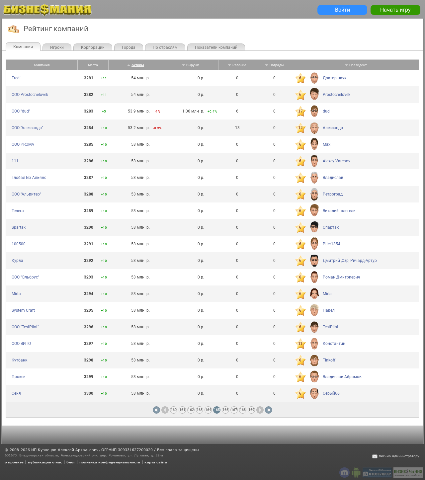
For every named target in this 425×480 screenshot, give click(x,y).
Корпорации (93, 47)
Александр (333, 127)
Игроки (57, 47)
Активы (137, 65)
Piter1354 (331, 244)
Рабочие (239, 65)
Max (326, 144)
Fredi (16, 78)
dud (326, 111)
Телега (18, 210)
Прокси (19, 376)
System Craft (23, 310)
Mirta (16, 293)
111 (15, 161)
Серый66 (331, 393)
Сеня (16, 393)
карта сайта (155, 462)
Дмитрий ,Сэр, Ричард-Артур (350, 260)
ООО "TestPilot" (25, 327)
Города (128, 47)
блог (70, 462)
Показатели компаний (216, 47)
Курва (17, 260)
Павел (329, 310)
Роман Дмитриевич (341, 277)
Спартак (331, 227)
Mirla (327, 293)
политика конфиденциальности (109, 462)
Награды (277, 65)
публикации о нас (45, 462)
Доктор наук (334, 78)
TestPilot (330, 327)
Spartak (19, 227)
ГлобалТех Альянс (29, 177)
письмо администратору (399, 456)
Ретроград (333, 194)
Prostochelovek (336, 94)
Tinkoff (329, 360)
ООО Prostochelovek (30, 94)
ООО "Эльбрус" (25, 277)
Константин (334, 343)
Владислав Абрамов (342, 376)
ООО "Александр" (27, 127)
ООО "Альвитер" (26, 194)
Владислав (333, 177)
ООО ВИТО (21, 343)
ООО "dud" (21, 111)
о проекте (14, 462)
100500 (19, 244)
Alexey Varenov (336, 161)
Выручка (193, 65)
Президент (358, 65)
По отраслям (165, 47)
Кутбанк (19, 360)
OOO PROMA (23, 144)
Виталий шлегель (339, 210)
